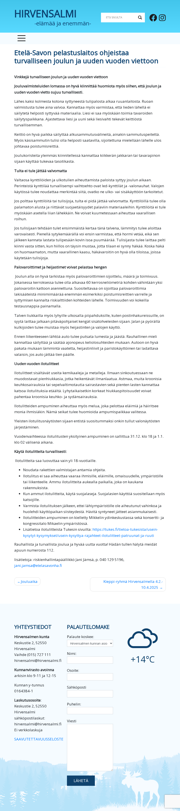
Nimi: (71, 653)
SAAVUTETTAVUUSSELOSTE (38, 739)
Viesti (71, 720)
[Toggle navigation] (21, 38)
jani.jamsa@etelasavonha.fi (38, 565)
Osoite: (73, 670)
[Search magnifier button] (140, 17)
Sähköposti (76, 687)
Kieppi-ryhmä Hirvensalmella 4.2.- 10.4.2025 (133, 584)
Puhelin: (74, 704)
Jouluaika (29, 581)
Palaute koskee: (80, 636)
